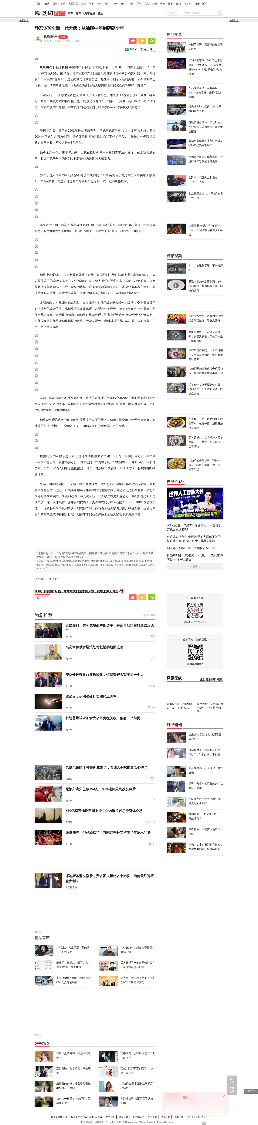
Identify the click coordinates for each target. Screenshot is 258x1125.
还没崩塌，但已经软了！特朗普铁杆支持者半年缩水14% (108, 832)
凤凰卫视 (73, 3)
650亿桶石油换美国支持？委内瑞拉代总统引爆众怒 (104, 810)
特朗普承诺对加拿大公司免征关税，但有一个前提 (103, 718)
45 (154, 800)
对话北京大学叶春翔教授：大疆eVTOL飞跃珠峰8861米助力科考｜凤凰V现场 (194, 539)
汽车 (115, 3)
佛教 (162, 3)
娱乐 (91, 3)
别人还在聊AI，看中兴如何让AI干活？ (192, 548)
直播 (63, 3)
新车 (78, 13)
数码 (178, 3)
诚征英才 (123, 1117)
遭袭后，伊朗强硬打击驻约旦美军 (91, 696)
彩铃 (214, 679)
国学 (170, 3)
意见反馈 (165, 1117)
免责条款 (152, 1117)
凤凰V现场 (176, 481)
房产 (123, 3)
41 (154, 729)
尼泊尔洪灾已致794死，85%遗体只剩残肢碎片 (101, 789)
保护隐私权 (138, 1117)
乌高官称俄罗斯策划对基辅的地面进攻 (94, 647)
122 (153, 822)
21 (154, 843)
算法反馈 (150, 615)
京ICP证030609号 (197, 1117)
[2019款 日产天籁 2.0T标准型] (95, 58)
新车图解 (89, 13)
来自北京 (62, 40)
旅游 (154, 3)
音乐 (208, 679)
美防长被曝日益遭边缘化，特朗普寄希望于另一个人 (105, 674)
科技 (131, 3)
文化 (146, 3)
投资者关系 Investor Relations (86, 1117)
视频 (55, 3)
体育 (99, 3)
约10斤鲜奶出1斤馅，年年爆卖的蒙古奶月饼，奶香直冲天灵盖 (76, 591)
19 (154, 686)
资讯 (47, 3)
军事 (139, 3)
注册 (197, 3)
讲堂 (202, 679)
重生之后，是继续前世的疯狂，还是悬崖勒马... (210, 707)
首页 (39, 3)
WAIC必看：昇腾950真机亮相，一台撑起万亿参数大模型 (194, 527)
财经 (83, 3)
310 (153, 707)
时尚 (107, 3)
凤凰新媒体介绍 (59, 1117)
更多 (186, 3)
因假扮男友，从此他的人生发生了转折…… (180, 705)
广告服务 (110, 1117)
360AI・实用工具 (141, 49)
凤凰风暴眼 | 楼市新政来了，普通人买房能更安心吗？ (107, 767)
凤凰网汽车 (50, 36)
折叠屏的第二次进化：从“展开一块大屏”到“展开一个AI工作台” (195, 557)
